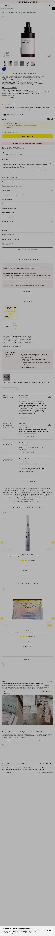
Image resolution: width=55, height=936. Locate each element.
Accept (48, 930)
